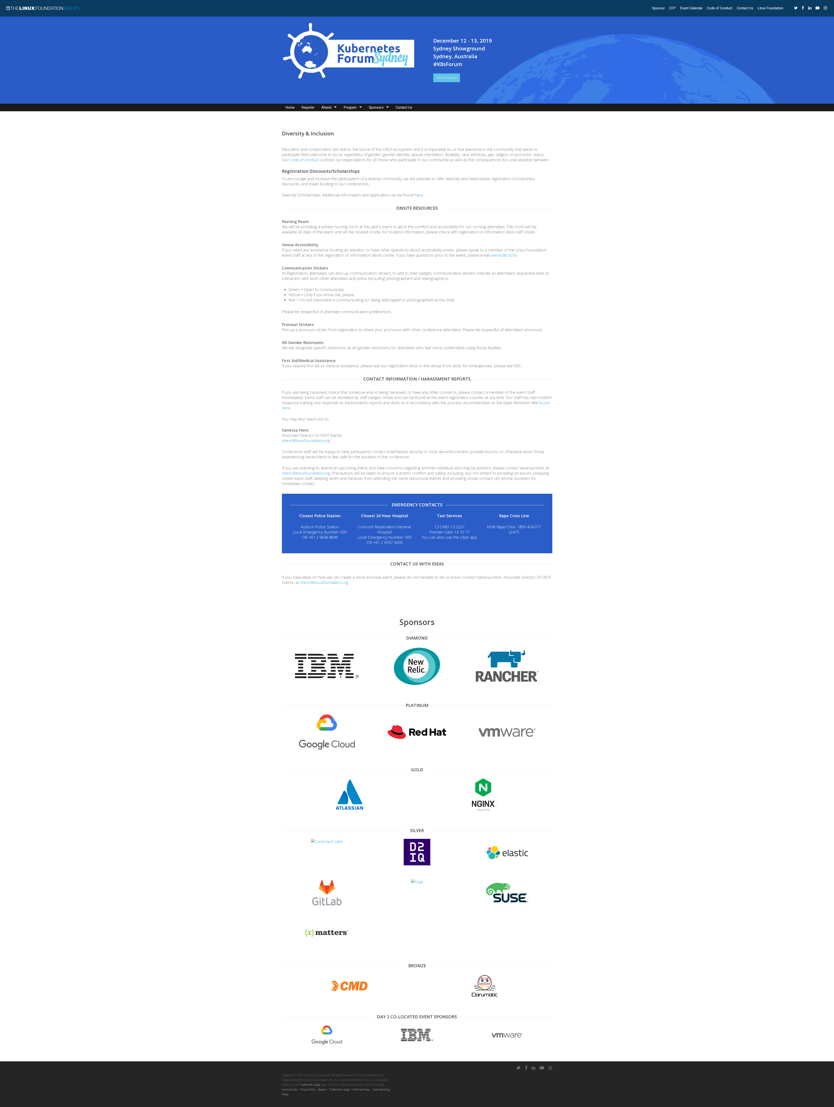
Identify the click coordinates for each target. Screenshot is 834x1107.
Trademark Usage (310, 1085)
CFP (672, 8)
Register (307, 107)
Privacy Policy (308, 1089)
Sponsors (376, 107)
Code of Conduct (719, 8)
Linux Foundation (770, 8)
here (419, 195)
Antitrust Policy (361, 1089)
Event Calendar (691, 8)
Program (350, 107)
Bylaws (322, 1089)
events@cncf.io (504, 255)
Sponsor (658, 8)
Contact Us (745, 8)
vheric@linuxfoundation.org (306, 440)
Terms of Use (289, 1089)
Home (290, 107)
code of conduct (304, 159)
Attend (326, 107)
